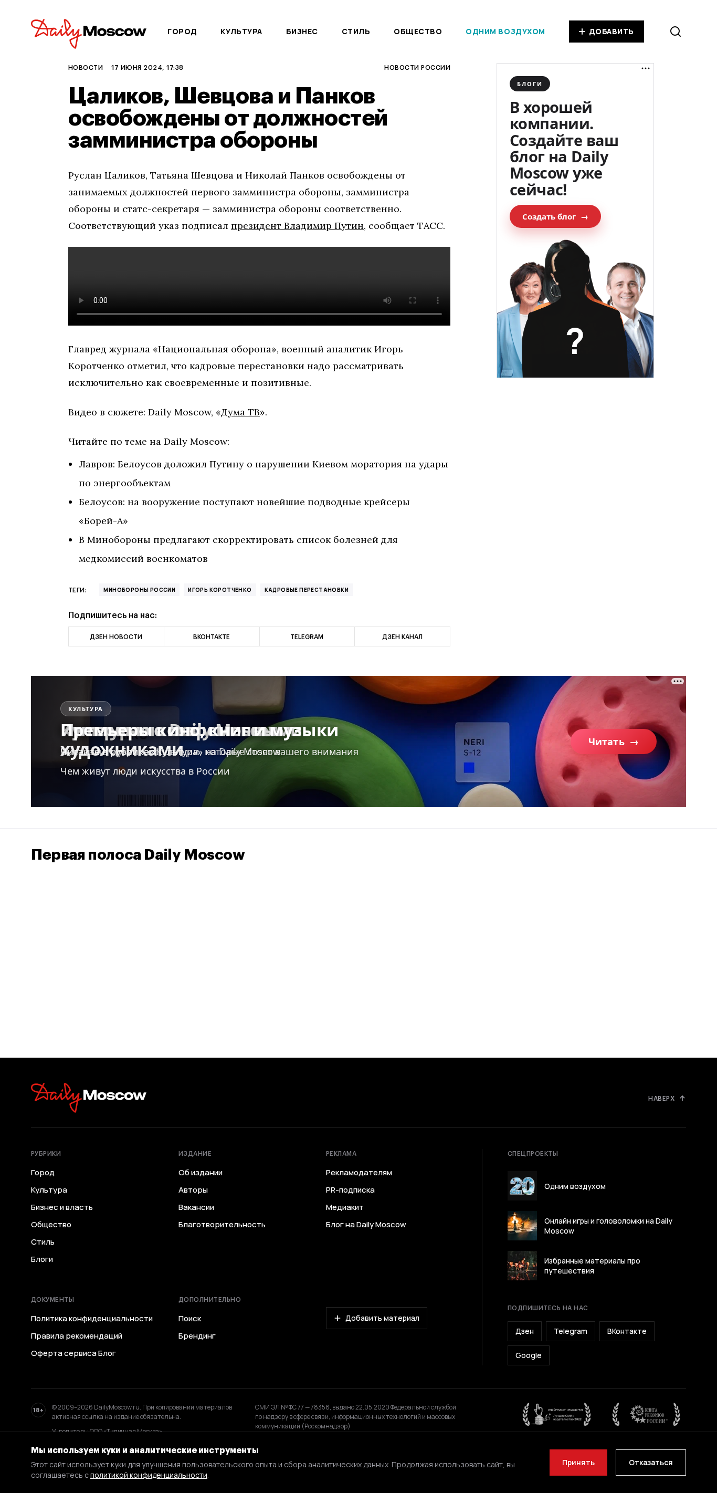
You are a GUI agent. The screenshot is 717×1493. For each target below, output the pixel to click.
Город (182, 31)
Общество (418, 31)
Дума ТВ (240, 412)
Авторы (193, 1190)
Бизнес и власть (62, 1207)
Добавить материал (382, 1318)
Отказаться (651, 1462)
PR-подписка (350, 1190)
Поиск (189, 1318)
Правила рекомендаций (76, 1336)
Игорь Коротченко (219, 589)
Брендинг (197, 1336)
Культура (241, 31)
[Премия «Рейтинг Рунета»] (557, 1414)
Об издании (200, 1172)
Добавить (611, 31)
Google (528, 1355)
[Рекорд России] (646, 1414)
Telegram (570, 1331)
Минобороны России (139, 589)
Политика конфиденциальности (92, 1318)
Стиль (356, 31)
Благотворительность (222, 1224)
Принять (578, 1462)
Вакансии (196, 1207)
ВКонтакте (627, 1331)
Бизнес (302, 31)
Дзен (524, 1331)
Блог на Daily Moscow (366, 1224)
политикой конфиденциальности (148, 1475)
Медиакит (345, 1207)
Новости (85, 67)
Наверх (661, 1098)
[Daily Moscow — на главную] (88, 1098)
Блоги (42, 1259)
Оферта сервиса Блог (73, 1353)
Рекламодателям (359, 1172)
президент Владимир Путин (297, 226)
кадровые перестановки (307, 589)
